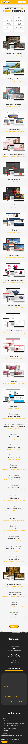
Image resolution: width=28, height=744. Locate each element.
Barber (19, 17)
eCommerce (19, 20)
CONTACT (14, 626)
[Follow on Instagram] (12, 655)
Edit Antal (14, 230)
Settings (10, 741)
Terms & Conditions (14, 662)
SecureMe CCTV (14, 518)
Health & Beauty (19, 24)
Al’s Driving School (14, 457)
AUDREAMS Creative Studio (14, 549)
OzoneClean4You (14, 447)
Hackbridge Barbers (14, 508)
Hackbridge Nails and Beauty (14, 154)
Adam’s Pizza (14, 615)
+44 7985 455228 (14, 646)
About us (5, 720)
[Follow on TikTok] (15, 655)
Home (4, 718)
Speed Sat (14, 605)
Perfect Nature (14, 498)
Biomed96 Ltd (14, 437)
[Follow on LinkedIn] (19, 655)
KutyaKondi (14, 467)
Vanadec (14, 381)
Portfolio (5, 730)
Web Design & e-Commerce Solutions (13, 723)
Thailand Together (14, 129)
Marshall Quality (14, 306)
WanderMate (14, 406)
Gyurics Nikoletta (14, 478)
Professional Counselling (14, 594)
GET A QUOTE (22, 2)
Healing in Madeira (14, 79)
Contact (5, 733)
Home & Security (8, 28)
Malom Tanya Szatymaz (14, 331)
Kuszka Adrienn (14, 559)
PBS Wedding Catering (14, 54)
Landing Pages (19, 27)
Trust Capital (14, 528)
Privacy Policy (14, 660)
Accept (4, 741)
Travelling (8, 31)
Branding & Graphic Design (10, 725)
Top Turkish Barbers (14, 584)
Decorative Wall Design (14, 104)
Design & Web (8, 20)
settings (17, 739)
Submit (20, 701)
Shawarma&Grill (14, 539)
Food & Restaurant (8, 24)
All (8, 17)
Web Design (19, 31)
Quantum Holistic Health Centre (14, 427)
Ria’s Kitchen (14, 356)
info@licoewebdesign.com (14, 650)
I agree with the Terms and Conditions (11, 697)
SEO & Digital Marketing (9, 728)
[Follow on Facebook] (9, 655)
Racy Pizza (14, 205)
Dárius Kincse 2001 (14, 488)
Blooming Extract (14, 416)
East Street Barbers (14, 180)
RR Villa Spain (14, 255)
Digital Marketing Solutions (14, 280)
